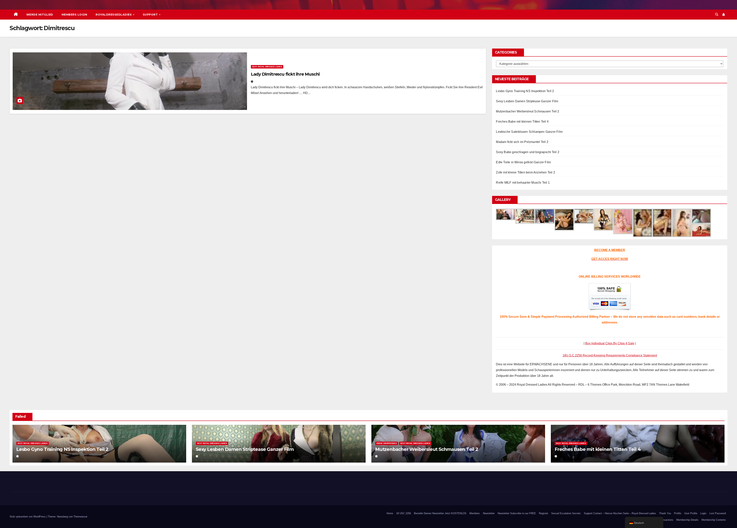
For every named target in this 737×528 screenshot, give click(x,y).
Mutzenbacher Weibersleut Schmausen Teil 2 (527, 111)
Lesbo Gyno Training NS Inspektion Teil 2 (525, 91)
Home (390, 513)
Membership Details (687, 519)
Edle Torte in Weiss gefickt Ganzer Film (523, 162)
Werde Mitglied (39, 14)
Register (543, 513)
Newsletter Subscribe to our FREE (517, 513)
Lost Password (717, 513)
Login (703, 513)
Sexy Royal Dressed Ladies (267, 67)
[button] (716, 14)
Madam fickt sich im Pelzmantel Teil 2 (522, 142)
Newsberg (62, 516)
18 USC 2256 (403, 513)
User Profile (690, 513)
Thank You (665, 513)
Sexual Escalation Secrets (566, 513)
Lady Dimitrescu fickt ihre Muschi (285, 74)
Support (151, 14)
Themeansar (80, 516)
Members (474, 513)
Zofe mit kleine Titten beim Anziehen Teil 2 (525, 172)
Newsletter (489, 513)
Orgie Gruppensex (386, 443)
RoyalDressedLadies (114, 14)
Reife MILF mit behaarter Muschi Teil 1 (523, 182)
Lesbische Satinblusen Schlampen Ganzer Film (529, 131)
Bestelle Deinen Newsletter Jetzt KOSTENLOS (440, 513)
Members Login (74, 14)
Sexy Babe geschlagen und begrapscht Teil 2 (527, 152)
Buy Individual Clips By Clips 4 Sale (609, 343)
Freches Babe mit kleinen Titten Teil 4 (522, 121)
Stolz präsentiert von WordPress (28, 516)
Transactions (666, 519)
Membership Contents (713, 519)
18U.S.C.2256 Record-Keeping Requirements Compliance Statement (610, 355)
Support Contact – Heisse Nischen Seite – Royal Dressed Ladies (620, 513)
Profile (677, 513)
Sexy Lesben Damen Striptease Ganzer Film (527, 101)
